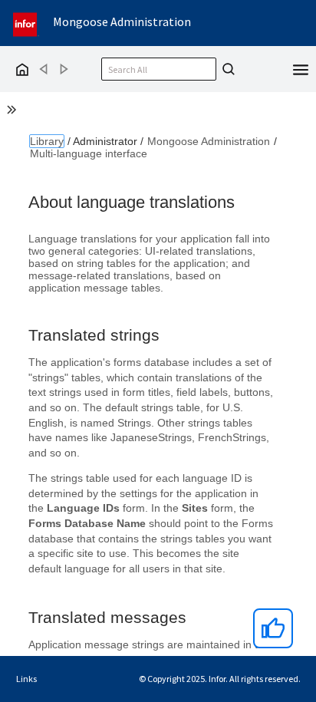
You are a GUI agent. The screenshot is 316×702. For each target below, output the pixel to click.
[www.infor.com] (26, 22)
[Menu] (300, 68)
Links (26, 678)
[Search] (226, 69)
